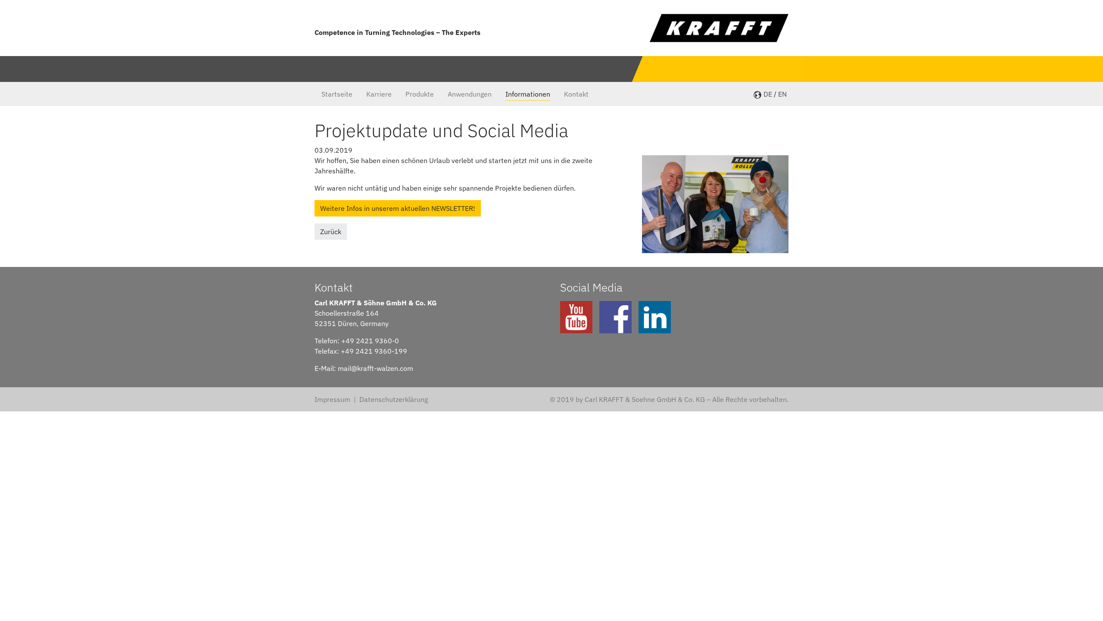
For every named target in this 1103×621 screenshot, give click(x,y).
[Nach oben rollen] (1084, 602)
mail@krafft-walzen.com (375, 368)
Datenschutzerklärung (393, 399)
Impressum (332, 399)
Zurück (330, 231)
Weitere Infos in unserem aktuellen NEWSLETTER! (397, 208)
